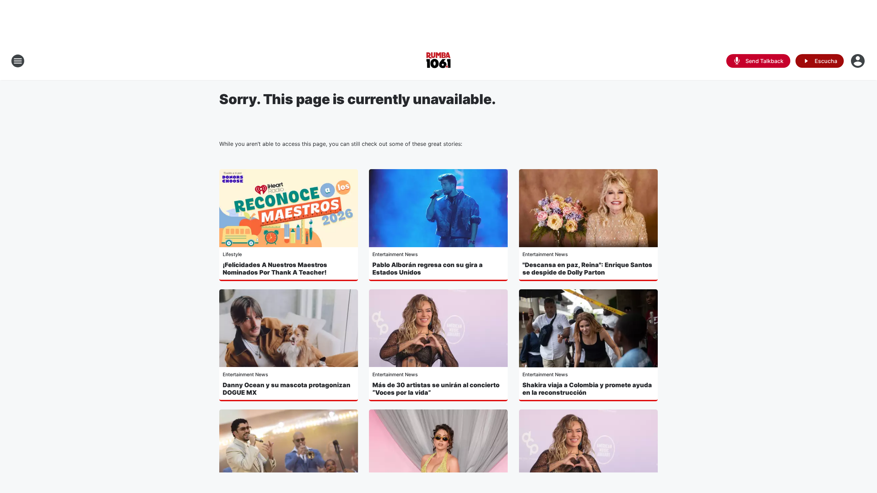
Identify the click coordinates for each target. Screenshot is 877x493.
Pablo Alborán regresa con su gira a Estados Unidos (427, 268)
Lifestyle (232, 254)
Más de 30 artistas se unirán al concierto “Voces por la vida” (435, 388)
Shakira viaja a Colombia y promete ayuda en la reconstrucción (587, 388)
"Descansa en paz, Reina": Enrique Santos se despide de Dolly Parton (587, 268)
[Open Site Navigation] (18, 61)
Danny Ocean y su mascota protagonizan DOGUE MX (286, 388)
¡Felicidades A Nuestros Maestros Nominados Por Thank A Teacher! (275, 268)
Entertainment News (395, 254)
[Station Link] (438, 61)
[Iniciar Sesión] (858, 61)
